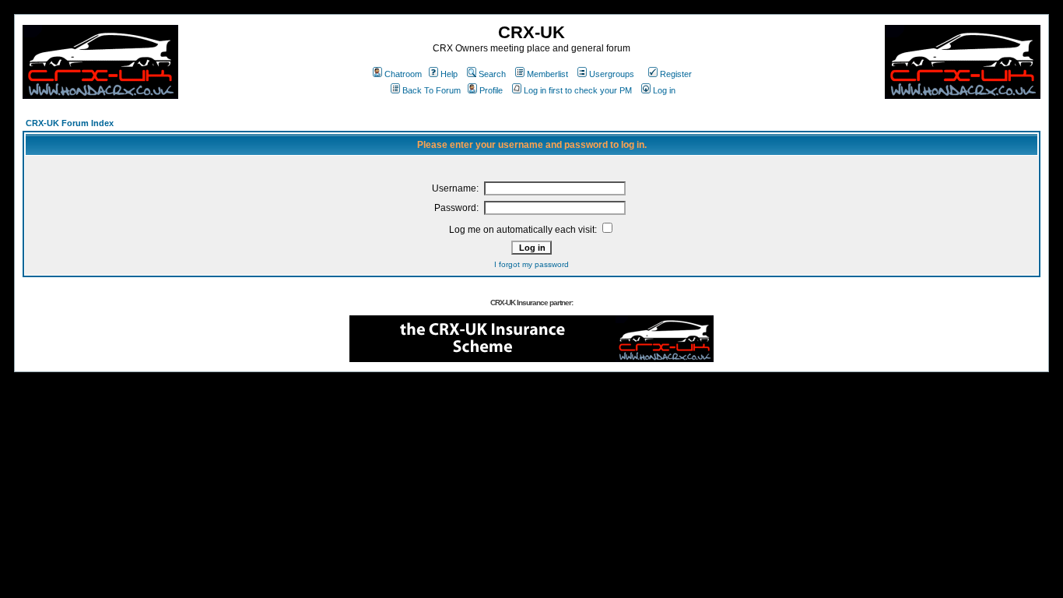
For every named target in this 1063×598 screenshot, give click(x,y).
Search (492, 74)
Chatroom (403, 74)
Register (676, 74)
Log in (664, 90)
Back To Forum (431, 90)
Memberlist (547, 74)
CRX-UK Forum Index (70, 123)
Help (449, 74)
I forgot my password (531, 264)
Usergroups (611, 74)
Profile (491, 90)
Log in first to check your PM (578, 90)
